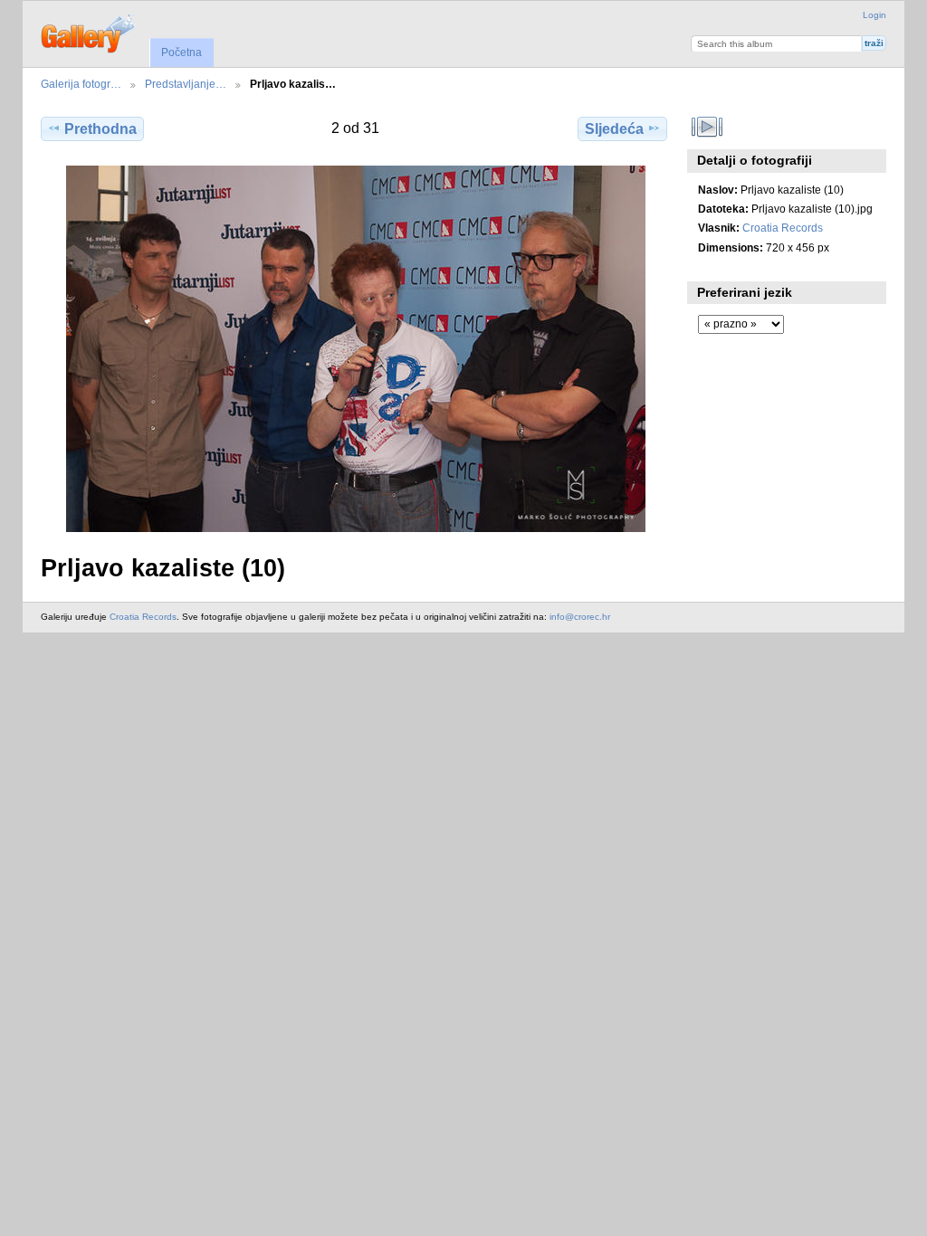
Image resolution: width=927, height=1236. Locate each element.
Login (874, 15)
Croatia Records (782, 227)
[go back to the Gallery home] (89, 31)
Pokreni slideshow (707, 126)
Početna (181, 52)
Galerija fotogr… (81, 84)
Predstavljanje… (185, 84)
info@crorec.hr (580, 617)
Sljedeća (614, 129)
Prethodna (100, 129)
